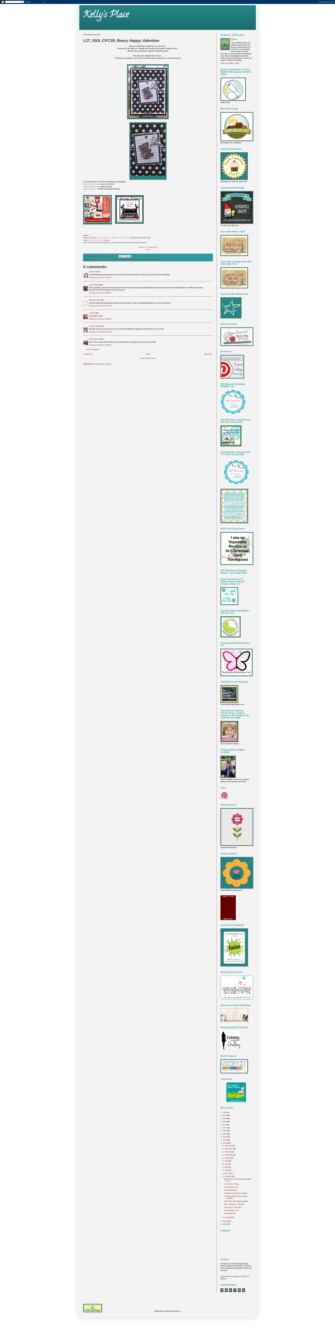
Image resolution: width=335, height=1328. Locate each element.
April (227, 1170)
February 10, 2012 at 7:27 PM (100, 278)
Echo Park (105, 259)
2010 (225, 1224)
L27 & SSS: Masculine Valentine (236, 1201)
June (227, 1164)
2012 (225, 1143)
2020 (225, 1118)
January (228, 1217)
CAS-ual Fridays (95, 259)
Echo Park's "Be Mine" (96, 240)
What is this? (228, 919)
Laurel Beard (94, 285)
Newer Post (88, 354)
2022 (225, 1112)
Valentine (158, 259)
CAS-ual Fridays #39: (91, 187)
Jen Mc (91, 313)
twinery (151, 259)
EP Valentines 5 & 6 (231, 1210)
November (229, 1149)
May (226, 1167)
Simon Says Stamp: (91, 184)
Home (148, 354)
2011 (225, 1221)
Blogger (177, 1311)
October (228, 1152)
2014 (225, 1137)
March (227, 1173)
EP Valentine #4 (230, 1213)
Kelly (235, 39)
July (226, 1161)
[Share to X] (125, 256)
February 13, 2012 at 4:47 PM (100, 345)
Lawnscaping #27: (90, 189)
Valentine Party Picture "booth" (235, 1193)
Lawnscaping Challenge (126, 259)
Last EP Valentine (230, 1190)
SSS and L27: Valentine (232, 1207)
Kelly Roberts (94, 339)
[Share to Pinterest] (130, 256)
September (229, 1155)
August (227, 1158)
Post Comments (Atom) (102, 364)
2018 (225, 1125)
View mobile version (147, 358)
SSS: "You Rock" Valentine (234, 1204)
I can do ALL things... (232, 1184)
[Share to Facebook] (127, 256)
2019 (225, 1122)
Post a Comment (92, 349)
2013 (225, 1140)
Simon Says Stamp (142, 259)
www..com (228, 896)
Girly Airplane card (231, 1187)
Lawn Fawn (113, 259)
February (228, 1176)
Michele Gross (94, 300)
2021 (225, 1115)
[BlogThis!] (122, 256)
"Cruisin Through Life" (122, 237)
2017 (225, 1128)
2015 (225, 1134)
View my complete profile (229, 63)
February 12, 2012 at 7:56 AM (100, 319)
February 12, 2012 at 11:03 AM (100, 332)
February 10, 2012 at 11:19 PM (100, 306)
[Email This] (120, 256)
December (229, 1146)
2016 (225, 1131)
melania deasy (94, 326)
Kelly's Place (106, 15)
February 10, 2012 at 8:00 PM (100, 293)
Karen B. (92, 272)
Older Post (208, 354)
